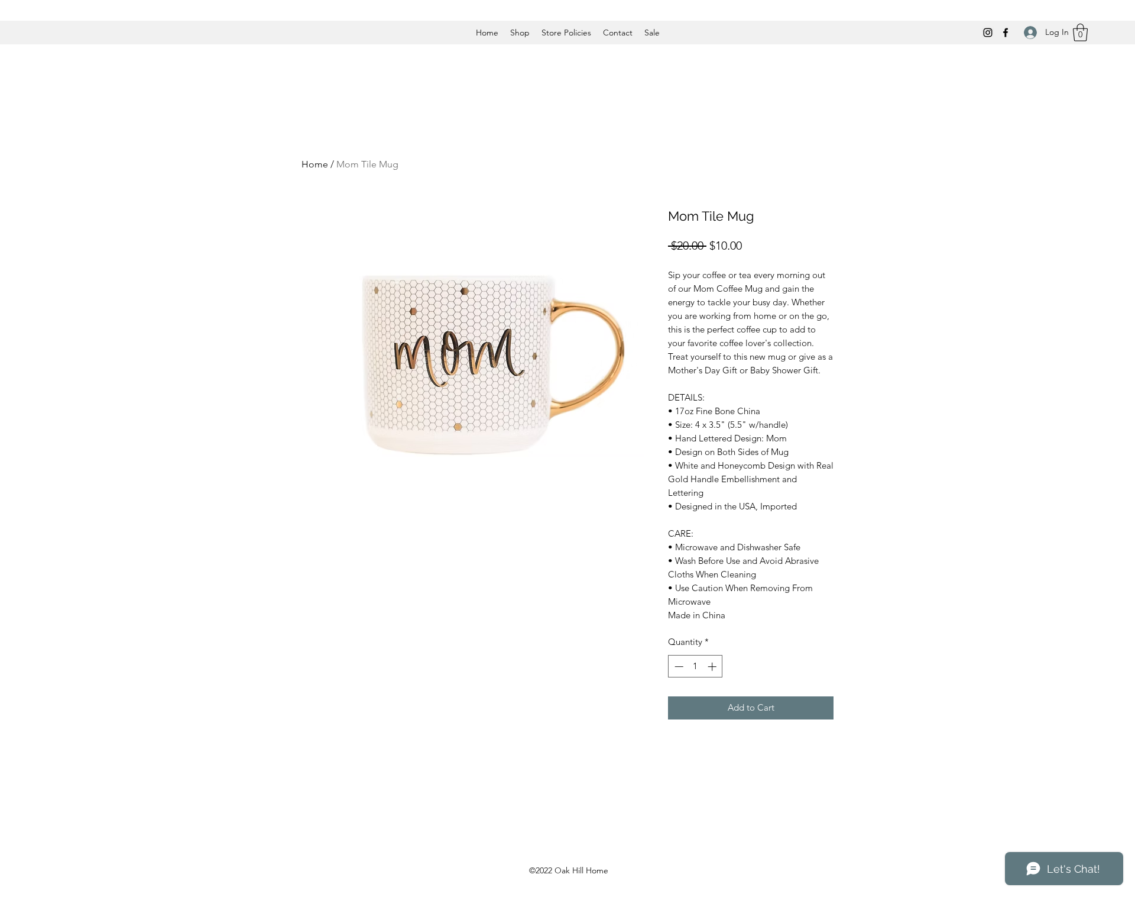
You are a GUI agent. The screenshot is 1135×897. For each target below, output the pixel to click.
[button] (1080, 32)
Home (314, 164)
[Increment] (713, 666)
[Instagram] (988, 32)
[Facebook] (1005, 32)
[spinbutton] (695, 666)
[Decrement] (678, 666)
